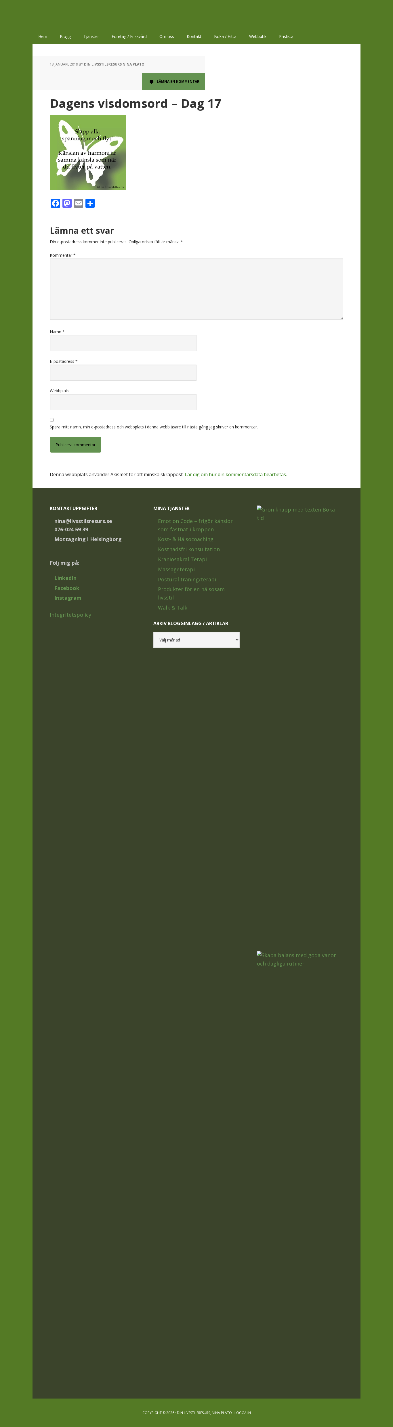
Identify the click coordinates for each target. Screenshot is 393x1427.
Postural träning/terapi (187, 579)
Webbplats (59, 390)
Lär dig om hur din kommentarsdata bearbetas (235, 474)
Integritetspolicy (70, 614)
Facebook (66, 588)
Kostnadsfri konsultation (189, 549)
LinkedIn (65, 577)
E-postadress (64, 361)
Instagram (67, 597)
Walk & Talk (172, 607)
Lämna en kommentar (178, 81)
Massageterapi (176, 569)
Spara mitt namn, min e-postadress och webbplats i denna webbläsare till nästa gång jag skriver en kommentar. (154, 427)
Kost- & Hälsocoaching (185, 539)
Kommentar (63, 255)
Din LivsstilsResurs (70, 14)
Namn (57, 331)
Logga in (242, 1412)
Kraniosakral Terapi (182, 559)
